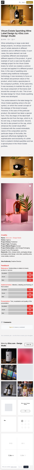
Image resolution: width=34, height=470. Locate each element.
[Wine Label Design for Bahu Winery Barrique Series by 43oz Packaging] (9, 389)
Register (29, 2)
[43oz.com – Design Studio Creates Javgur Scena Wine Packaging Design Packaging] (9, 356)
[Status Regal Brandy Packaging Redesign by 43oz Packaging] (9, 372)
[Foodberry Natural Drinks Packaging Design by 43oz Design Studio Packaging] (25, 372)
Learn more (14, 467)
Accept (26, 467)
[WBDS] (22, 421)
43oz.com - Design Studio (13, 238)
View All (28, 344)
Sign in (24, 2)
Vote (30, 273)
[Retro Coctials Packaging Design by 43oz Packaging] (25, 389)
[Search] (19, 2)
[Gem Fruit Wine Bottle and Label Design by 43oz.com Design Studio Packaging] (25, 356)
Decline (20, 467)
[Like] (30, 8)
